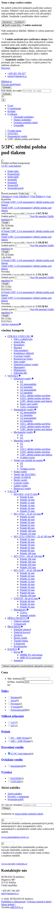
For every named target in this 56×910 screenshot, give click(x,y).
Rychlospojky (20, 646)
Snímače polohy (28, 615)
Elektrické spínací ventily (26, 364)
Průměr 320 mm (28, 567)
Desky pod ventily (29, 404)
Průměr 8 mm (26, 497)
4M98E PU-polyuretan (31, 654)
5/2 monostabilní (28, 390)
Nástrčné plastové (22, 629)
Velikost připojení (12, 716)
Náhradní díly (20, 373)
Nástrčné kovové (22, 632)
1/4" (13, 722)
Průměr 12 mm (27, 502)
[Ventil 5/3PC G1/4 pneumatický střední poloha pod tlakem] (28, 234)
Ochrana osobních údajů (26, 122)
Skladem (15, 697)
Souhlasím (19, 22)
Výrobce (6, 772)
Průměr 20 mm (27, 508)
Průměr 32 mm (27, 516)
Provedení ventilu (12, 747)
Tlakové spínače (22, 621)
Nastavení (7, 22)
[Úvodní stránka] (11, 84)
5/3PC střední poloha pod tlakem (36, 401)
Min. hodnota (14, 678)
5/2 (21, 437)
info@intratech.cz (10, 893)
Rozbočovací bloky (23, 359)
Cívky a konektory (29, 406)
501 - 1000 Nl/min (20, 738)
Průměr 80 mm (27, 528)
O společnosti (14, 108)
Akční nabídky (14, 793)
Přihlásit (6, 808)
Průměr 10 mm (27, 499)
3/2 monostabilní (28, 384)
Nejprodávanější (19, 710)
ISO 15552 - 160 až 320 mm (28, 556)
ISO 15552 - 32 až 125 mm (27, 514)
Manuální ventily (22, 440)
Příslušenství (20, 370)
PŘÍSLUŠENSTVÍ (17, 618)
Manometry (19, 367)
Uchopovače (20, 623)
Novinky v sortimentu (18, 796)
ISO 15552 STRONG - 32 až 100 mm (33, 536)
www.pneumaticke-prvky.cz (15, 837)
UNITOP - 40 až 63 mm (26, 598)
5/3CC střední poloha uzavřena (35, 395)
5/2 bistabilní (26, 392)
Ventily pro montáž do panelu (28, 460)
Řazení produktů (9, 193)
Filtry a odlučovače (23, 339)
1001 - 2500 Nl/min (20, 741)
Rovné (17, 652)
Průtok (5, 731)
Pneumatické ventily (24, 409)
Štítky (5, 691)
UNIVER (15, 781)
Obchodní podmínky (24, 117)
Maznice (18, 347)
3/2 (21, 435)
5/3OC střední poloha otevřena (35, 398)
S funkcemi (19, 643)
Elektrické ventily (23, 378)
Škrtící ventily (20, 480)
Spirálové (18, 660)
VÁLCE (12, 491)
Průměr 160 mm (28, 559)
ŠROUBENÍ (14, 626)
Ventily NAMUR (22, 477)
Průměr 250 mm (28, 564)
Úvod (10, 105)
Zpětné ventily (21, 485)
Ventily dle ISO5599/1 (25, 474)
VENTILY (13, 375)
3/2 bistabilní (26, 387)
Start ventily (20, 361)
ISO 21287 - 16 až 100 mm (27, 570)
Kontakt (11, 111)
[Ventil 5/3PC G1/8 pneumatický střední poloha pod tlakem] (28, 205)
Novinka (15, 703)
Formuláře (19, 125)
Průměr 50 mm (27, 522)
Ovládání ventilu (12, 759)
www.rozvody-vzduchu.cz (14, 863)
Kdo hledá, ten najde (11, 90)
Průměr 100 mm (28, 530)
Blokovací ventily (22, 488)
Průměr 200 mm (28, 561)
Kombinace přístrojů (24, 353)
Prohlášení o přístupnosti (13, 901)
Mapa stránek (7, 904)
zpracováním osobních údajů (29, 813)
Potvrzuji (5, 68)
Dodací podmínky (22, 119)
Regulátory (19, 344)
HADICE (12, 649)
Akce (13, 700)
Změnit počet (7, 216)
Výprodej (15, 706)
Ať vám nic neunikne (12, 805)
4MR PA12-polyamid (30, 657)
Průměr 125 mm (28, 533)
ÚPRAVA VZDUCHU (19, 336)
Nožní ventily (20, 471)
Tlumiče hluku (21, 640)
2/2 (21, 381)
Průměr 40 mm (27, 519)
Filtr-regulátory (21, 350)
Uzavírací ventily (22, 356)
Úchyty (23, 612)
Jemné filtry (19, 342)
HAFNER (16, 778)
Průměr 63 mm (27, 525)
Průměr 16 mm (27, 505)
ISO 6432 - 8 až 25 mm (25, 494)
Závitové (18, 635)
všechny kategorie (10, 324)
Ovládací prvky (27, 457)
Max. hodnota (17, 682)
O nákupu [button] (12, 114)
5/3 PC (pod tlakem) (11, 166)
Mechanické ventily (24, 432)
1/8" (13, 725)
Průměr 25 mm (27, 511)
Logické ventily (21, 483)
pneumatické (17, 766)
